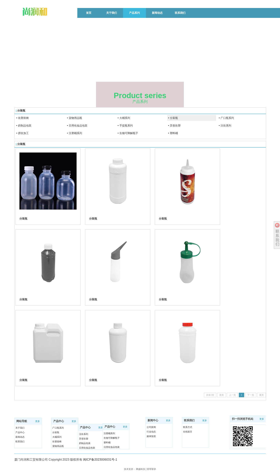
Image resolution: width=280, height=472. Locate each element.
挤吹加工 (23, 133)
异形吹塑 (175, 125)
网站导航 (21, 421)
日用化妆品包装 (78, 125)
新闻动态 (20, 437)
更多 (37, 421)
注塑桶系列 (75, 133)
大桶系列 (124, 117)
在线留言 (187, 431)
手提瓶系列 (126, 125)
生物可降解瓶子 (128, 133)
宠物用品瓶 (75, 117)
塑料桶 (174, 133)
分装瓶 (174, 117)
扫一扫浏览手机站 (242, 418)
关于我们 (20, 428)
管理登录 (151, 469)
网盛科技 (140, 469)
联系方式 (187, 427)
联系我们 (20, 441)
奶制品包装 (24, 125)
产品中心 (20, 432)
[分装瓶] (48, 181)
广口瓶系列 (227, 117)
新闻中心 (153, 420)
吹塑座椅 (23, 117)
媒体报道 (151, 436)
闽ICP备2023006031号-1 (100, 459)
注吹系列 (226, 125)
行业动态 (151, 431)
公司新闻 (151, 427)
